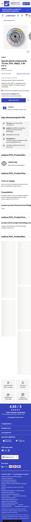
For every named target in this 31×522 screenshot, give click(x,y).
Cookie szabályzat (5, 496)
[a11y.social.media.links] (2, 450)
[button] (27, 37)
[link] (15, 417)
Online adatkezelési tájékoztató (8, 480)
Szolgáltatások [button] (6, 424)
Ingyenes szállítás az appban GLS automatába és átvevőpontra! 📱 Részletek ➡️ (11, 11)
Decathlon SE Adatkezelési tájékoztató (10, 494)
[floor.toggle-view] (29, 155)
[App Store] (8, 440)
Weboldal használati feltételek (8, 497)
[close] (2, 3)
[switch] (28, 100)
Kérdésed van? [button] (6, 428)
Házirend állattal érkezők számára (9, 499)
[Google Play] (21, 440)
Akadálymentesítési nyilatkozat (21, 506)
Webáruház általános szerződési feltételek (11, 476)
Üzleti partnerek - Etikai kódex (19, 496)
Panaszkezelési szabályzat (7, 492)
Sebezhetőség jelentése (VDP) (8, 504)
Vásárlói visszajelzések (7, 478)
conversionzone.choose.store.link (11, 96)
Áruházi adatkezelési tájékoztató (9, 482)
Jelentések (20, 504)
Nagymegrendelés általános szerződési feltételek (12, 490)
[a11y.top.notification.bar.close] (28, 10)
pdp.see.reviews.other (23, 73)
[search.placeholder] (18, 16)
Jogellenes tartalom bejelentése (8, 501)
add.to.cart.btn (14, 100)
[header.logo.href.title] (10, 16)
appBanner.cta (26, 3)
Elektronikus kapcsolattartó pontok (9, 503)
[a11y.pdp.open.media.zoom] (16, 37)
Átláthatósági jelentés (6, 506)
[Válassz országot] (10, 457)
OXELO (3, 57)
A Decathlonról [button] (6, 433)
